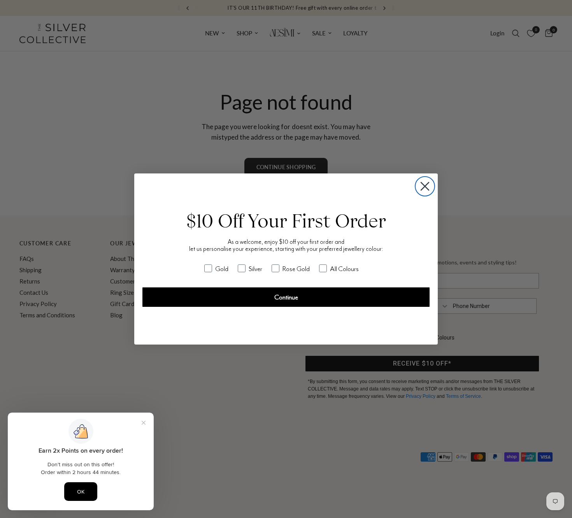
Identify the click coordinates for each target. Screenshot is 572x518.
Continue (286, 297)
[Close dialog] (425, 186)
